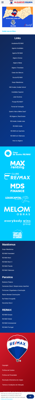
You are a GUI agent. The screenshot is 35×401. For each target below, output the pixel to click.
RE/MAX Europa (7, 315)
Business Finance (7, 282)
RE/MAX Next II (7, 262)
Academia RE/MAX (18, 43)
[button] (2, 2)
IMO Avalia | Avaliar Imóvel (17, 87)
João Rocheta (17, 97)
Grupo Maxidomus (17, 82)
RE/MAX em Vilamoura (17, 136)
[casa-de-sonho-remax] (17, 153)
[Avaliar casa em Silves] (17, 27)
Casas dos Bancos (17, 72)
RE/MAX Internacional (9, 323)
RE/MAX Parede (7, 266)
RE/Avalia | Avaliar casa (17, 121)
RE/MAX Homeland (8, 253)
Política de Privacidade (9, 375)
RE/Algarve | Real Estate (17, 116)
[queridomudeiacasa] (17, 234)
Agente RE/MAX (17, 53)
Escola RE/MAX (18, 77)
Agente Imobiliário (17, 48)
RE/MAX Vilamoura (8, 270)
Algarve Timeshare (17, 68)
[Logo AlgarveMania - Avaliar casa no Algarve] (22, 2)
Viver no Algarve (17, 141)
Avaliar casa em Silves (9, 31)
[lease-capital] (17, 199)
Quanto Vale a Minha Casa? (17, 111)
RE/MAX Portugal (7, 327)
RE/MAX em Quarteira (17, 131)
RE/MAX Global (7, 319)
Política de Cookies (8, 370)
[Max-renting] (17, 164)
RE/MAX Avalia (17, 126)
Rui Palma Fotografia (8, 299)
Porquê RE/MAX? (17, 102)
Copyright (5, 365)
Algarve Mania (17, 63)
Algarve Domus (17, 58)
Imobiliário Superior (18, 92)
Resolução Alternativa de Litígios (12, 380)
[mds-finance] (17, 188)
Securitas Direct (7, 303)
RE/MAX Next (6, 258)
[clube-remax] (17, 176)
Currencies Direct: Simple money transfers (15, 286)
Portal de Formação (17, 107)
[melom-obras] (17, 211)
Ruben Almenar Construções (11, 294)
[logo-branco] (17, 222)
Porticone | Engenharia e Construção (13, 290)
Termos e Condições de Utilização (13, 385)
